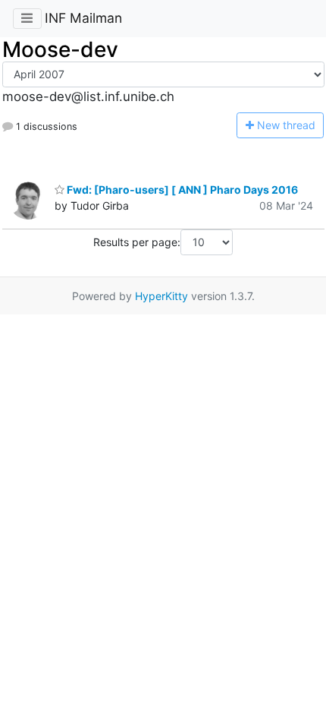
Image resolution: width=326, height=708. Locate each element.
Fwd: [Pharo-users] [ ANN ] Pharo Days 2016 (181, 189)
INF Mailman (83, 18)
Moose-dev (60, 49)
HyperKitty (161, 295)
